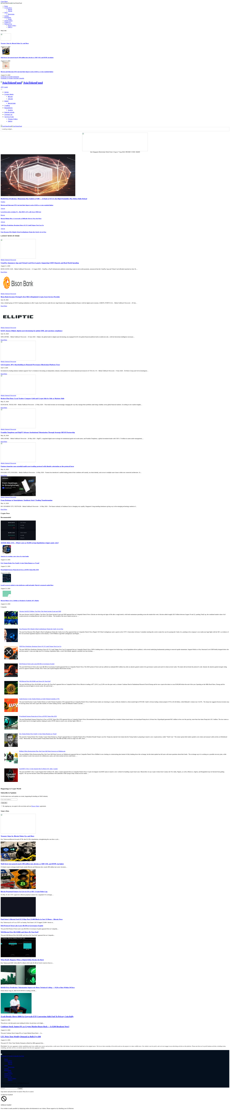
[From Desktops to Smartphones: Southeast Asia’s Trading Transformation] (18, 495)
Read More (4, 272)
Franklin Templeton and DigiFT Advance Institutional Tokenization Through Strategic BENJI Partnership (38, 432)
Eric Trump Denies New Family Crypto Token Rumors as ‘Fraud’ (20, 563)
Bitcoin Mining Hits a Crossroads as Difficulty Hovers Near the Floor (21, 218)
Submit (20, 1088)
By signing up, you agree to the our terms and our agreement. (24, 806)
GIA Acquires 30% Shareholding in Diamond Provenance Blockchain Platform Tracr (30, 365)
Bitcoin (10, 9)
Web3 (6, 12)
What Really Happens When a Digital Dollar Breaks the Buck (22, 960)
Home (6, 6)
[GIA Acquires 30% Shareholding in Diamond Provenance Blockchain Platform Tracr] (18, 360)
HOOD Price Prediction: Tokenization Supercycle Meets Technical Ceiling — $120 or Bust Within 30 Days (38, 987)
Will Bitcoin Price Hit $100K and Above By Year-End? (35, 681)
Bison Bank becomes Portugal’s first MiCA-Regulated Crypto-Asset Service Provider (30, 297)
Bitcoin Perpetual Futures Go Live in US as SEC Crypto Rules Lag (24, 891)
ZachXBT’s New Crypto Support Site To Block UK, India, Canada (38, 768)
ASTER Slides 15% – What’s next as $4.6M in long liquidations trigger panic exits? (30, 543)
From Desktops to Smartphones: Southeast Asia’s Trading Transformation (26, 500)
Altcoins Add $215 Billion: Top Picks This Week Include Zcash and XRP (40, 611)
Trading (6, 16)
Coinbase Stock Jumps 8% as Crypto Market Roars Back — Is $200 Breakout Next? (35, 1026)
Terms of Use (8, 24)
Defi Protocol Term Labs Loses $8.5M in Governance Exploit (36, 664)
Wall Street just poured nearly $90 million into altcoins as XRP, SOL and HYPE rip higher (27, 57)
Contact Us (7, 22)
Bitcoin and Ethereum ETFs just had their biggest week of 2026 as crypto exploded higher (27, 71)
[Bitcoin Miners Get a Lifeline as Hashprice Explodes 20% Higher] (7, 597)
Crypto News (8, 8)
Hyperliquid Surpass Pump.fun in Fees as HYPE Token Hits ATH (20, 569)
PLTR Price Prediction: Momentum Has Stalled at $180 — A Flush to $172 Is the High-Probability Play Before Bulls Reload (44, 199)
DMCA (10, 27)
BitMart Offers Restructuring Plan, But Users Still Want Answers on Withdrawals (42, 751)
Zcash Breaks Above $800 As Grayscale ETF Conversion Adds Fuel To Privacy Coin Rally (37, 1016)
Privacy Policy (12, 25)
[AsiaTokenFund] (115, 82)
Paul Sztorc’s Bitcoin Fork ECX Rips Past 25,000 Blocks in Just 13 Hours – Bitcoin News (32, 919)
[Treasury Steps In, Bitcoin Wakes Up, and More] (6, 40)
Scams (10, 19)
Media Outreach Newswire (8, 260)
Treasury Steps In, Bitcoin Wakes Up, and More (15, 43)
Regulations (7, 17)
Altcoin (10, 11)
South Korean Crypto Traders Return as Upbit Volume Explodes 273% (39, 699)
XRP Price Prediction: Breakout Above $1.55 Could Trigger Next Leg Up (22, 225)
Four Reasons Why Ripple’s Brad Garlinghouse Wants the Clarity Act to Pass (23, 232)
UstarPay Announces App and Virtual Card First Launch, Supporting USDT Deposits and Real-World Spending (40, 263)
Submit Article (8, 20)
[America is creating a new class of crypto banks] (7, 553)
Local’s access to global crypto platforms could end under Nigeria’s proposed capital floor (27, 585)
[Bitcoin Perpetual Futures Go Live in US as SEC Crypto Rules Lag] (18, 888)
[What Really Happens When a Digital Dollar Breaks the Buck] (18, 956)
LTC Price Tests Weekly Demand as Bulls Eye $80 (21, 1037)
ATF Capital (4, 87)
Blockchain (11, 14)
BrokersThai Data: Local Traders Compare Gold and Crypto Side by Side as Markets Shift (32, 398)
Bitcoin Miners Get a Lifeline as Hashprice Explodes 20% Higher (20, 600)
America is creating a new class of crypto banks (15, 556)
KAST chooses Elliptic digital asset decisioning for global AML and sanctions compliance (31, 331)
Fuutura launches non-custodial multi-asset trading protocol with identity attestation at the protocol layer (37, 466)
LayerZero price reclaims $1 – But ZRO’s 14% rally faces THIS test (21, 212)
